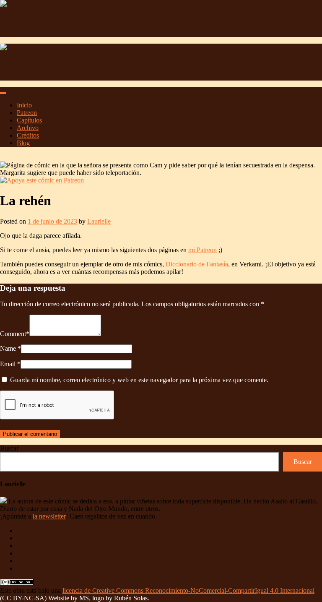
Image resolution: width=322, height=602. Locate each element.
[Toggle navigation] (3, 93)
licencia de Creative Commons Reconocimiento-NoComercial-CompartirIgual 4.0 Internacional (188, 590)
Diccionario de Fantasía (197, 264)
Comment (13, 333)
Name (8, 348)
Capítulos (29, 120)
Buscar (9, 448)
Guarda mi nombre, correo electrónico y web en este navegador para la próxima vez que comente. (139, 379)
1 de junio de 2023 (52, 221)
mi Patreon (202, 249)
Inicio (24, 105)
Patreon (27, 112)
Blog (23, 142)
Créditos (28, 135)
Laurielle (99, 221)
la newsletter (49, 516)
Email (8, 363)
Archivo (28, 127)
